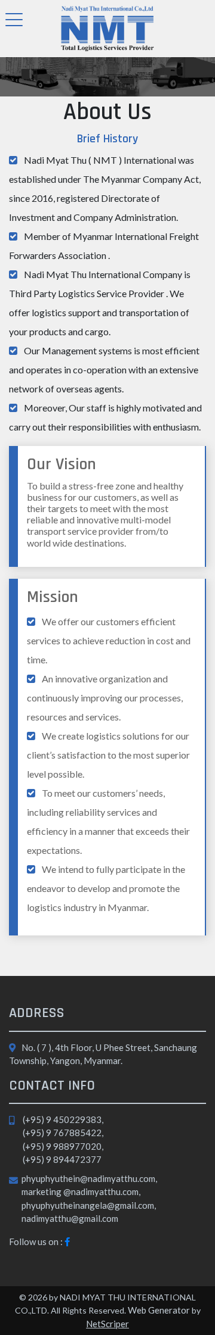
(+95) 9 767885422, (63, 1132)
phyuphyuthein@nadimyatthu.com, (89, 1178)
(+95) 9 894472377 (62, 1159)
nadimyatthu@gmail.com (70, 1218)
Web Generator (158, 1310)
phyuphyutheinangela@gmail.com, (89, 1205)
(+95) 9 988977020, (63, 1146)
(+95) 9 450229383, (63, 1119)
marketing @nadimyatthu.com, (81, 1191)
